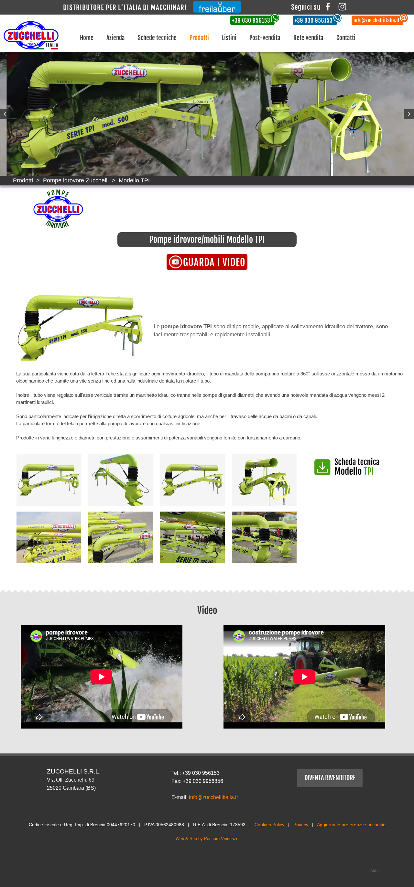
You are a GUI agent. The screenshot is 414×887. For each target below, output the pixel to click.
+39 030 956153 (201, 773)
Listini (229, 38)
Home (86, 38)
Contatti (345, 38)
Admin (376, 871)
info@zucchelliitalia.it (213, 797)
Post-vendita (264, 38)
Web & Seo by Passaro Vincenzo (207, 838)
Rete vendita (308, 38)
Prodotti (199, 38)
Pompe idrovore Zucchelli (76, 180)
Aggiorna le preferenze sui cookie (351, 824)
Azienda (115, 38)
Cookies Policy (269, 824)
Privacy (300, 824)
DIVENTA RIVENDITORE (329, 778)
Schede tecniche (157, 38)
